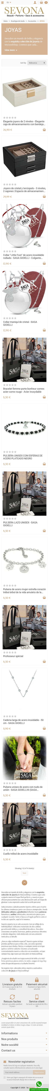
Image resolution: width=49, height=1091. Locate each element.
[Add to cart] (44, 129)
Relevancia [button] (33, 63)
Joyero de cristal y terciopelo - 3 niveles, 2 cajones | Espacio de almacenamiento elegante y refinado (24, 191)
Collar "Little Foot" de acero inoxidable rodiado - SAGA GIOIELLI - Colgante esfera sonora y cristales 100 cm (23, 258)
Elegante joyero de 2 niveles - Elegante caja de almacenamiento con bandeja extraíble (24, 124)
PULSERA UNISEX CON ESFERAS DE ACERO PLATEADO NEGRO (22, 457)
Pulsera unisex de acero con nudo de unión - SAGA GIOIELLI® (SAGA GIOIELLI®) (23, 790)
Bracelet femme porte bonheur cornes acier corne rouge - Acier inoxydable (23, 390)
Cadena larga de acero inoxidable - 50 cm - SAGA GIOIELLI (23, 721)
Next (24, 873)
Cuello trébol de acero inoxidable (20, 853)
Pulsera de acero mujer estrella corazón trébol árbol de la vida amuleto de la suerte (24, 592)
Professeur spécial (13, 656)
